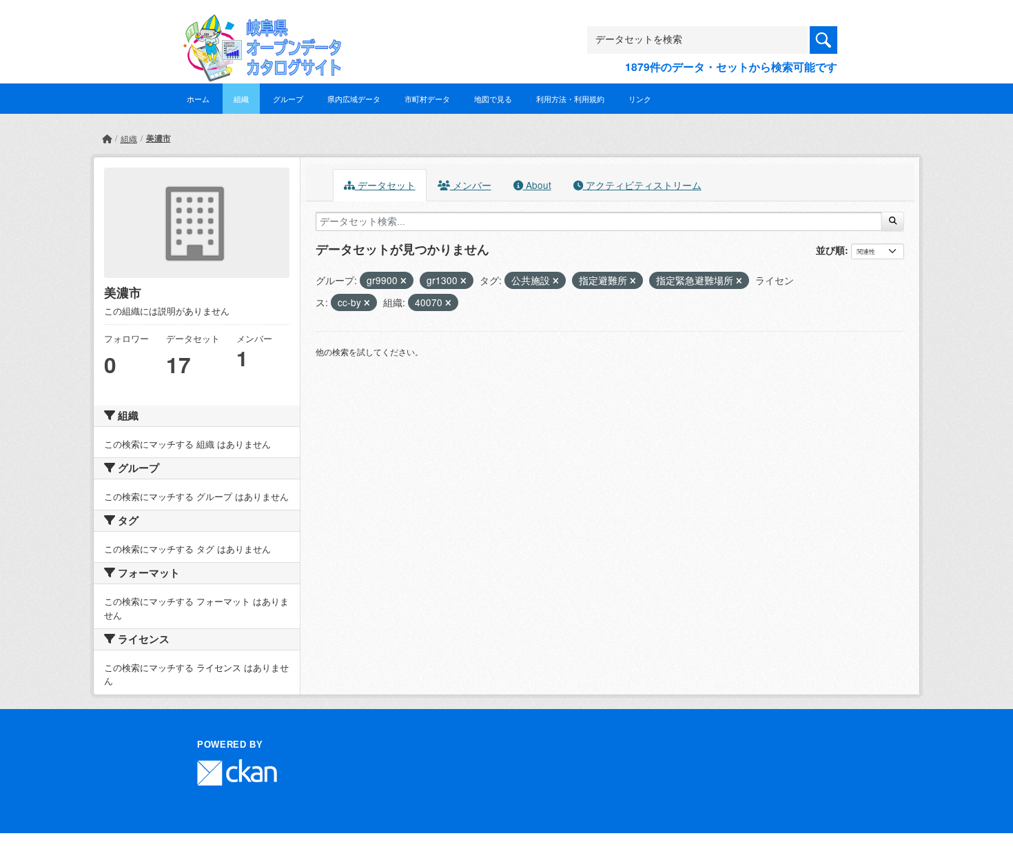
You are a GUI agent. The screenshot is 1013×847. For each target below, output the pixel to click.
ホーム (198, 98)
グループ (288, 98)
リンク (639, 98)
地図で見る (493, 98)
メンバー (470, 185)
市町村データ (427, 98)
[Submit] (892, 221)
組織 (241, 98)
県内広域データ (353, 98)
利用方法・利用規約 (570, 98)
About (537, 185)
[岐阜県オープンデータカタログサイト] (258, 25)
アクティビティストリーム (642, 185)
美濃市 (158, 138)
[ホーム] (107, 138)
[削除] (403, 280)
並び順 (830, 250)
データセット (385, 185)
